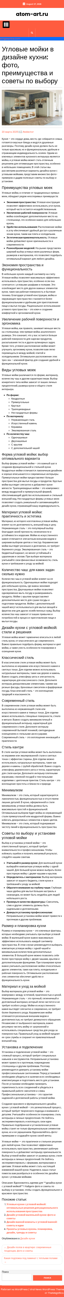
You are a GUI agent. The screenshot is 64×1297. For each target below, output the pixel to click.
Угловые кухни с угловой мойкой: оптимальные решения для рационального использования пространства (32, 1208)
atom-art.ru (32, 14)
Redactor (28, 132)
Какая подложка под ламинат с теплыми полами (30, 1258)
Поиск (5, 1272)
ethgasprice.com (10, 38)
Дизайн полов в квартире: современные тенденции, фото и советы (27, 1249)
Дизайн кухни (27, 1238)
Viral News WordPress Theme (47, 1289)
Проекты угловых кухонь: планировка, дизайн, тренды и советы (30, 1230)
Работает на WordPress (14, 1289)
